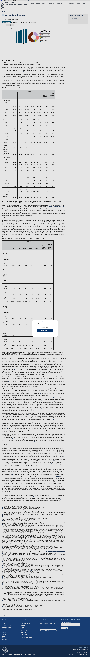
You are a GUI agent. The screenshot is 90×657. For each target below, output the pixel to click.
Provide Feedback (45, 330)
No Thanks (45, 334)
